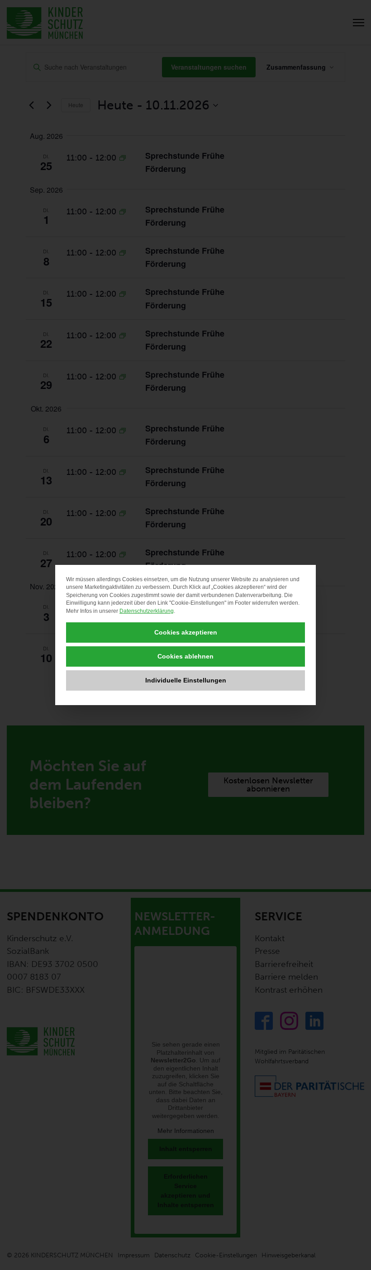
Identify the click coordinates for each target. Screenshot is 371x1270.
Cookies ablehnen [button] (185, 656)
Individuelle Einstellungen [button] (185, 680)
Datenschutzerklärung (146, 611)
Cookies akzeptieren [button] (185, 632)
